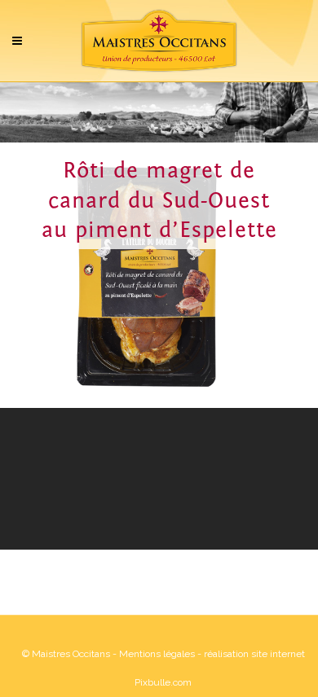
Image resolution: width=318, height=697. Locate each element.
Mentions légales (157, 654)
